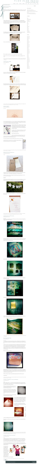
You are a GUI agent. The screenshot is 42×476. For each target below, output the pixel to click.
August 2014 (28, 38)
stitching (19, 58)
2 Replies (4, 154)
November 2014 (28, 36)
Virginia (20, 335)
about (28, 3)
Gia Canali (5, 194)
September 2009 (28, 61)
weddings (14, 3)
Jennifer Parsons (6, 214)
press (30, 3)
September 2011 (28, 46)
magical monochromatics (7, 6)
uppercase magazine (6, 106)
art (27, 17)
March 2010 (28, 57)
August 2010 (28, 53)
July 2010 (28, 54)
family (8, 335)
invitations (9, 58)
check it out (16, 193)
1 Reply (4, 437)
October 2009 (28, 60)
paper (10, 58)
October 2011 (28, 45)
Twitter (35, 462)
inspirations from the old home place (8, 215)
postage (14, 58)
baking (27, 18)
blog (35, 3)
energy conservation (28, 21)
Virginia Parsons (22, 335)
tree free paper (18, 213)
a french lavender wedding (7, 61)
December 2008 (28, 68)
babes (26, 3)
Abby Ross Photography (8, 55)
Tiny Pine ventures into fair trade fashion (9, 435)
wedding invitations (24, 58)
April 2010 (28, 56)
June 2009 (28, 63)
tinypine (17, 104)
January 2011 (28, 50)
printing (15, 58)
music (27, 24)
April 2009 (28, 65)
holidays (23, 3)
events (27, 22)
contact (37, 3)
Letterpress (7, 104)
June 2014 (28, 40)
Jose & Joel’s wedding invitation (33, 10)
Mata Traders (18, 439)
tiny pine (12, 214)
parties (17, 3)
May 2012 (28, 43)
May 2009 (28, 64)
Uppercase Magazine (12, 121)
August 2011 (28, 47)
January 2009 (28, 67)
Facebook (33, 462)
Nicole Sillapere (18, 9)
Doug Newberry (28, 11)
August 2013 (28, 42)
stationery (20, 3)
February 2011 (28, 49)
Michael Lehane (28, 10)
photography (12, 58)
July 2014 (28, 39)
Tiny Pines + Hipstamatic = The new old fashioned (10, 379)
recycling (28, 28)
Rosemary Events (23, 9)
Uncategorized (21, 58)
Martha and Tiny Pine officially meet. (8, 152)
